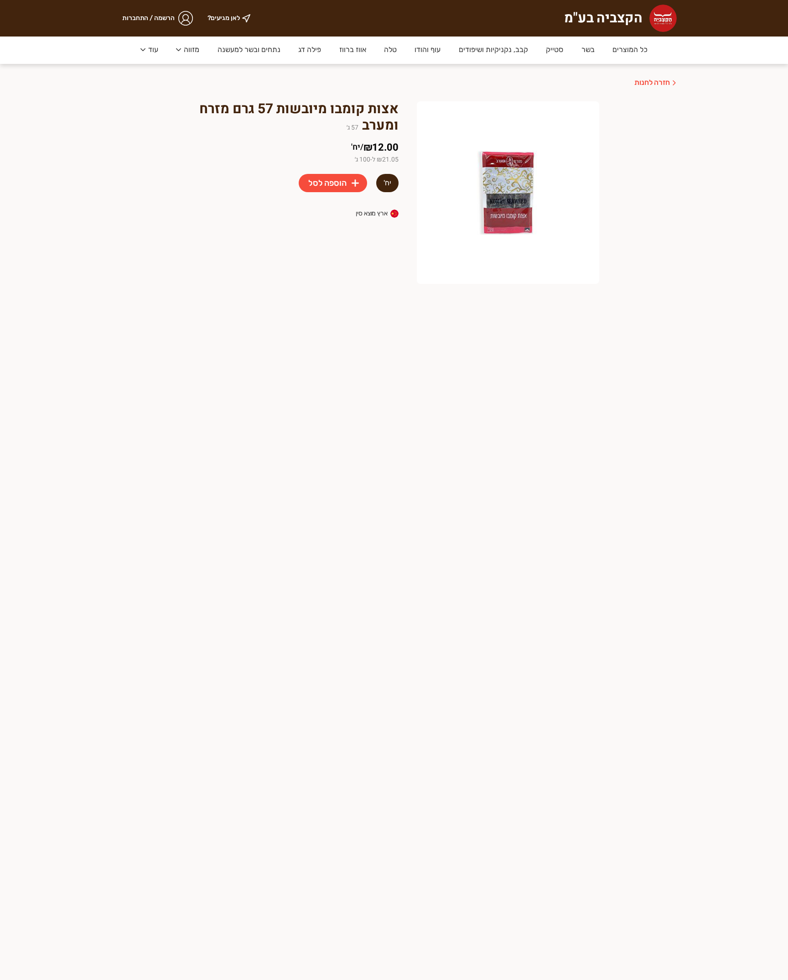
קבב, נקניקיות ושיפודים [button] (493, 49)
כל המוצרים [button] (630, 49)
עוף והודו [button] (428, 49)
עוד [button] (153, 49)
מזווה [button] (191, 49)
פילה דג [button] (309, 49)
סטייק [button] (554, 49)
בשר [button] (588, 49)
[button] (188, 50)
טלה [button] (390, 49)
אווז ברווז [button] (352, 49)
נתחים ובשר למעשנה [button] (249, 49)
